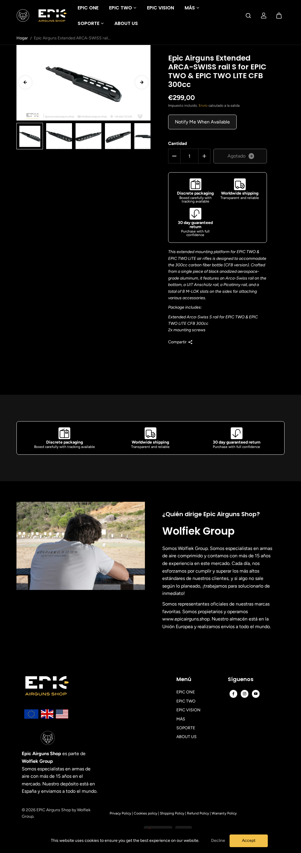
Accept (248, 840)
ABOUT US (126, 23)
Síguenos (240, 679)
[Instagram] (244, 693)
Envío (203, 105)
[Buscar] (248, 15)
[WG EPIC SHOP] (41, 15)
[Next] (141, 82)
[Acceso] (263, 15)
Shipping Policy (172, 813)
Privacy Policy (120, 813)
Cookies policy (145, 813)
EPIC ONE (88, 7)
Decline (218, 840)
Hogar (22, 38)
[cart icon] (279, 15)
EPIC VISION (160, 7)
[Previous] (25, 82)
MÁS (190, 7)
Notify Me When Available (202, 122)
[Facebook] (233, 693)
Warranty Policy (224, 813)
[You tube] (255, 693)
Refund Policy (198, 813)
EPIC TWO (120, 7)
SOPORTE (88, 23)
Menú (183, 679)
